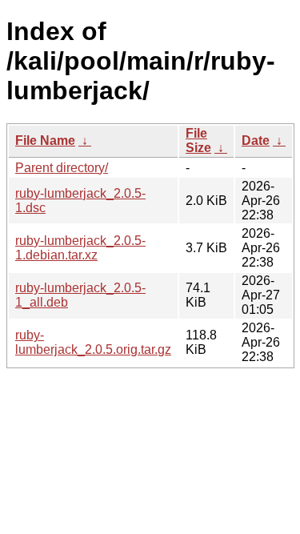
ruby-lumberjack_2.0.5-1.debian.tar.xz (80, 248)
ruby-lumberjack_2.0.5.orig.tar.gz (93, 342)
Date (256, 140)
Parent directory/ (61, 168)
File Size (198, 140)
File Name (45, 140)
